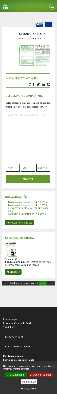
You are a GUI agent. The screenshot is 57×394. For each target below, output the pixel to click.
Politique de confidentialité (18, 359)
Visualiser (14, 271)
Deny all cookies (41, 374)
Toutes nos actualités (20, 222)
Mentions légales (13, 355)
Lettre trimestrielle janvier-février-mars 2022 (28, 209)
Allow (42, 283)
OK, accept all (17, 374)
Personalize (29, 381)
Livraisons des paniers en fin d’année (27, 213)
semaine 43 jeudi (32, 34)
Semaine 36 (11, 259)
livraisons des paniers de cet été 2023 (27, 205)
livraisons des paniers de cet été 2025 (27, 202)
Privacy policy (28, 388)
